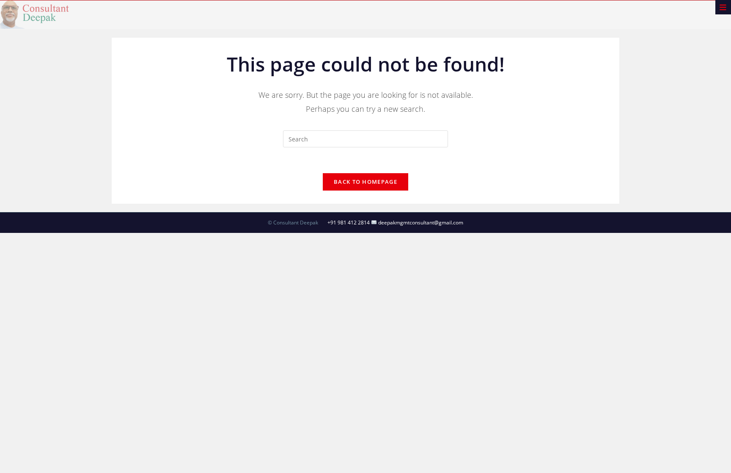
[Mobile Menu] (723, 7)
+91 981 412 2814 (348, 222)
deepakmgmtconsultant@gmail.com (420, 222)
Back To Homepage (365, 181)
